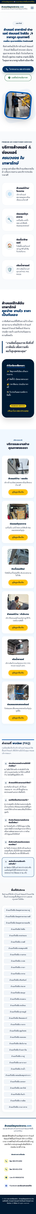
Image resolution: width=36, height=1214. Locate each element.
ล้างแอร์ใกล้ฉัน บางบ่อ (18, 961)
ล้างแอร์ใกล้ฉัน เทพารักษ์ (18, 1088)
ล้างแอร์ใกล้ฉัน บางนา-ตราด (18, 1107)
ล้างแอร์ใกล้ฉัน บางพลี (18, 942)
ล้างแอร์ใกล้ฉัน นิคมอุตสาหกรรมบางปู (18, 910)
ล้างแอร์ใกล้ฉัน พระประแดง (18, 936)
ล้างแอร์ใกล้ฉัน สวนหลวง (18, 999)
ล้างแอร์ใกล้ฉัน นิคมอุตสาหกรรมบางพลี (18, 917)
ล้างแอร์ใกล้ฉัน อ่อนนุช (18, 993)
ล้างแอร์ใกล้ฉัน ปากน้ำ (18, 1069)
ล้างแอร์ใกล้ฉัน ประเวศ (18, 986)
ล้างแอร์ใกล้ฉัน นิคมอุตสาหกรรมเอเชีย (18, 923)
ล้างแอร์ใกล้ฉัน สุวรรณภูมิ (18, 1012)
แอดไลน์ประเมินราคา (20, 78)
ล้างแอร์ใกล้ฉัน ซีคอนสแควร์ (18, 1018)
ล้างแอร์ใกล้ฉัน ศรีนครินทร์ (18, 980)
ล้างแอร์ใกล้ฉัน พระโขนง (18, 1005)
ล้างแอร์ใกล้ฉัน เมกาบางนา (18, 1063)
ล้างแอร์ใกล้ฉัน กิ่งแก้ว (18, 1094)
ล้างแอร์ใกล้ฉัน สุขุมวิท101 (18, 1031)
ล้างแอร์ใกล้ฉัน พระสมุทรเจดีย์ (18, 948)
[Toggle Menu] (32, 8)
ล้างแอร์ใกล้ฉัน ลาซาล (18, 974)
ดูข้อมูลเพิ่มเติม (18, 492)
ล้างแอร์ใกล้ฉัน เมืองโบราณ (18, 1044)
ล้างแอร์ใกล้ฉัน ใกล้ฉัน (18, 929)
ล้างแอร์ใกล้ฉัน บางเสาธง (18, 955)
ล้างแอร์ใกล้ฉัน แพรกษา (18, 1082)
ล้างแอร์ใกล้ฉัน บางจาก (18, 1024)
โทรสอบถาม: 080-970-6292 (19, 69)
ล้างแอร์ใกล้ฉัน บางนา (18, 967)
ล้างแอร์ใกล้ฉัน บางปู (18, 1056)
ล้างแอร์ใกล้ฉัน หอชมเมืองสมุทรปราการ (18, 1075)
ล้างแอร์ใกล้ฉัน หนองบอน (18, 1037)
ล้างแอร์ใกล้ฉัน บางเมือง (18, 1101)
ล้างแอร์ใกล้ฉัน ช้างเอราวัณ (18, 1050)
